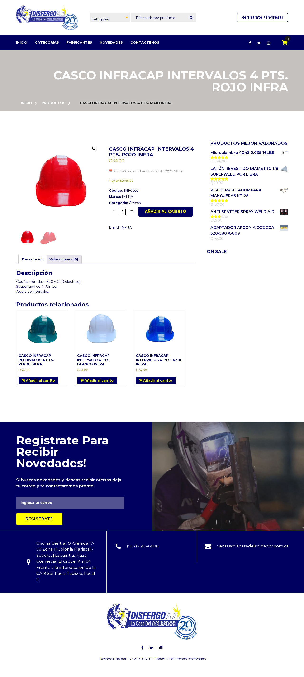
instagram (268, 43)
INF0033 (124, 190)
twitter (259, 43)
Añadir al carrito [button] (40, 380)
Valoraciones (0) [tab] (63, 259)
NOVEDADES (111, 42)
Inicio (21, 42)
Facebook (250, 43)
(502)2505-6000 (143, 546)
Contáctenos (144, 42)
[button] (94, 148)
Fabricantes (79, 42)
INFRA (127, 197)
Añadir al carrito (165, 211)
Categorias (47, 42)
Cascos (135, 203)
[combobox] (110, 17)
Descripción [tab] (33, 259)
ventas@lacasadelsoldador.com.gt (253, 546)
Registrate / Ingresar (262, 17)
